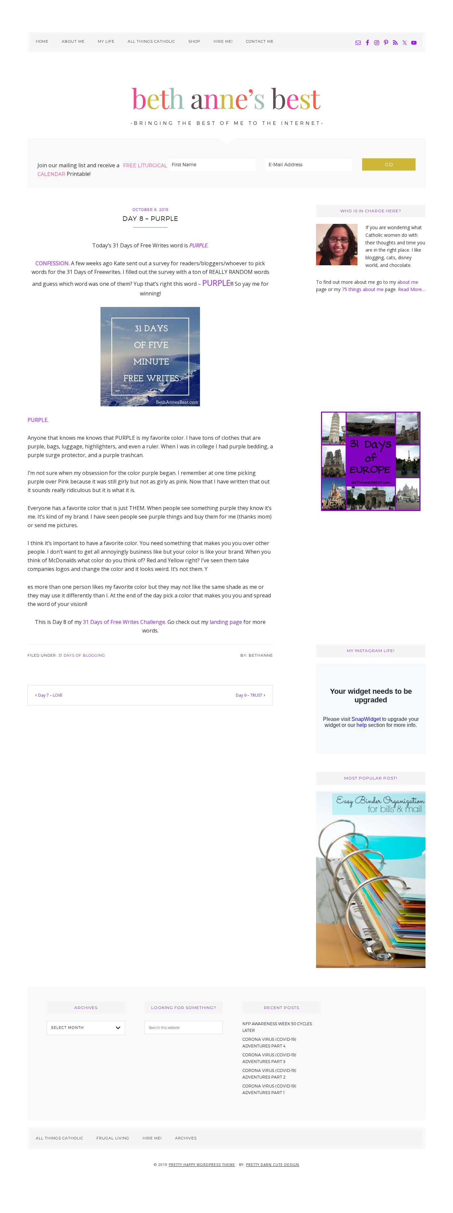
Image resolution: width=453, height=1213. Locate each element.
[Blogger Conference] (370, 966)
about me (407, 282)
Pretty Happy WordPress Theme (202, 1164)
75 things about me (363, 289)
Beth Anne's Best (226, 95)
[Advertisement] (226, 15)
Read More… (411, 289)
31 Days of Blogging (81, 655)
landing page (226, 622)
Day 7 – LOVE (50, 695)
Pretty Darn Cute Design (272, 1164)
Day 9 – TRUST (249, 695)
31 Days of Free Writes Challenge (124, 622)
